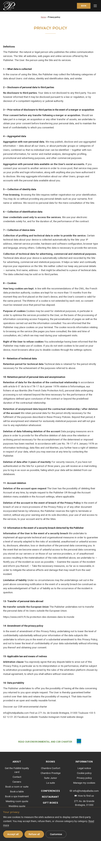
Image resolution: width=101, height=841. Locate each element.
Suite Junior (50, 777)
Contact (17, 776)
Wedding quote (17, 806)
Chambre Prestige (50, 773)
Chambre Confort (50, 768)
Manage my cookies (84, 782)
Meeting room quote (17, 801)
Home (43, 17)
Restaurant (50, 796)
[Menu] (95, 6)
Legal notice (84, 768)
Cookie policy (84, 773)
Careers (16, 781)
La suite (50, 782)
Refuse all (34, 834)
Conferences (50, 790)
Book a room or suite (16, 786)
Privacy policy (84, 777)
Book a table (17, 791)
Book (83, 6)
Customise (56, 834)
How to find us (86, 795)
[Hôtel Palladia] (9, 6)
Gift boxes (50, 802)
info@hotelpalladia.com (86, 790)
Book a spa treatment (17, 796)
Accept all (13, 834)
